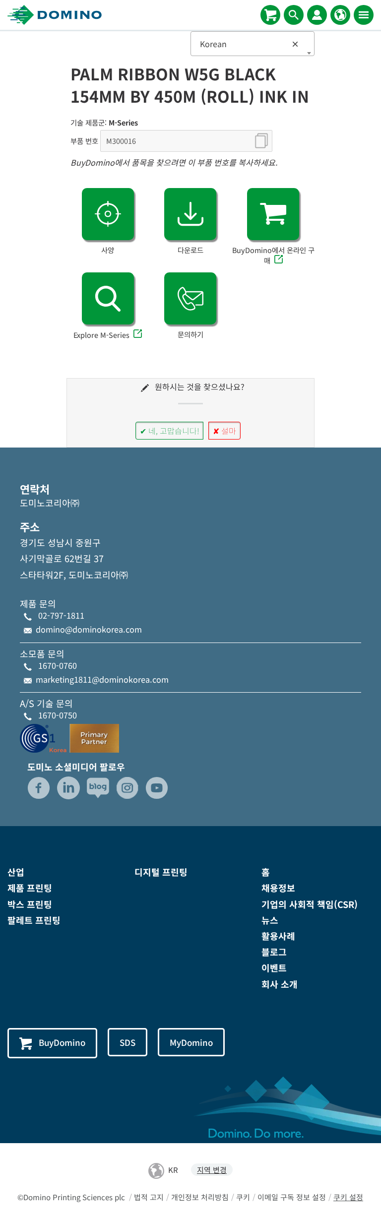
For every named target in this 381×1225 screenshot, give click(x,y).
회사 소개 (279, 983)
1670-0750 (57, 715)
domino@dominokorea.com (89, 629)
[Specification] (108, 214)
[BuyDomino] (270, 15)
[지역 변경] (340, 15)
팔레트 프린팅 (34, 919)
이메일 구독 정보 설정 (291, 1197)
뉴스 (269, 919)
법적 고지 (149, 1197)
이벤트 (274, 967)
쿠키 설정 (348, 1197)
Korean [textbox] (249, 44)
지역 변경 (212, 1169)
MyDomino (191, 1042)
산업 (15, 871)
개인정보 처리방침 (200, 1197)
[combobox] (252, 43)
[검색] (294, 15)
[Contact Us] (190, 298)
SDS (127, 1042)
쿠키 (243, 1197)
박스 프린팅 (29, 904)
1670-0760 (57, 665)
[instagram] (127, 787)
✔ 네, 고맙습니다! (169, 431)
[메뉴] (364, 15)
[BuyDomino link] (273, 214)
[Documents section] (190, 214)
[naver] (97, 787)
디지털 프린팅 (161, 871)
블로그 (274, 951)
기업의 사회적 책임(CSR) (309, 904)
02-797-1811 (61, 615)
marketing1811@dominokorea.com (102, 679)
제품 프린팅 (29, 887)
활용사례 (278, 935)
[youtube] (156, 787)
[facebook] (38, 787)
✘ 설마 (224, 431)
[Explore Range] (108, 298)
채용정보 (278, 887)
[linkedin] (68, 787)
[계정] (317, 15)
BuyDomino (62, 1042)
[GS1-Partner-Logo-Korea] (69, 736)
